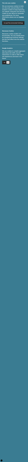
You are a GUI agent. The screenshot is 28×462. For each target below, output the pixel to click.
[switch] (6, 62)
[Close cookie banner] (25, 2)
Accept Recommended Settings (13, 23)
